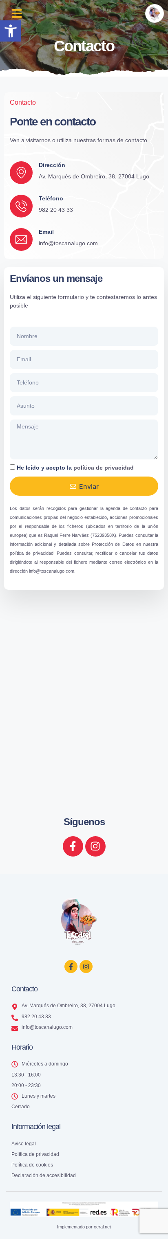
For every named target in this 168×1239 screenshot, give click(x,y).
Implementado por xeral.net (84, 1226)
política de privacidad (103, 467)
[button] (10, 31)
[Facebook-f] (73, 846)
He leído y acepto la (75, 467)
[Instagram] (95, 846)
